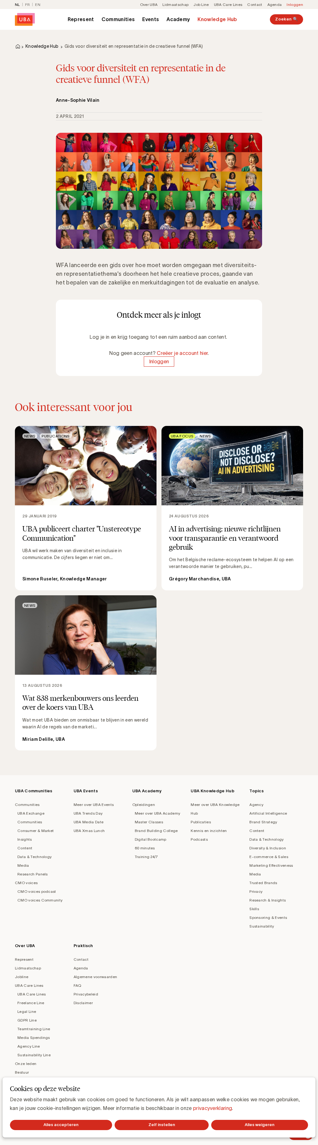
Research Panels (32, 874)
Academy (178, 19)
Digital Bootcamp (150, 839)
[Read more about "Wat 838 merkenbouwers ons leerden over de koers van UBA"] (86, 673)
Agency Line (28, 1046)
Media (23, 865)
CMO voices (26, 883)
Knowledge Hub (217, 19)
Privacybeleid (86, 994)
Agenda (274, 4)
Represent (81, 19)
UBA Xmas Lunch (89, 831)
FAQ (77, 985)
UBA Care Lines (228, 4)
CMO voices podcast (36, 891)
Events (150, 19)
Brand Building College (156, 831)
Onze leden (25, 1064)
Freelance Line (30, 1003)
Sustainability (261, 926)
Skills (254, 909)
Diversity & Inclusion (267, 848)
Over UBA (149, 4)
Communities (118, 19)
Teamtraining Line (33, 1029)
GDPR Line (27, 1020)
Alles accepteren (61, 1124)
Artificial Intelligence (268, 813)
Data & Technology (34, 857)
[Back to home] (25, 19)
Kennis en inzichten (209, 831)
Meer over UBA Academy (157, 813)
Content (24, 848)
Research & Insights (267, 900)
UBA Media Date (88, 822)
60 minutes (145, 848)
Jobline (21, 977)
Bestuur (22, 1072)
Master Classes (149, 822)
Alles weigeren (260, 1124)
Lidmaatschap (175, 4)
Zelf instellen (161, 1124)
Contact (254, 4)
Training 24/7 (146, 857)
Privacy (255, 891)
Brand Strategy (263, 822)
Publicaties (201, 822)
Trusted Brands (263, 883)
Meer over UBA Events (94, 805)
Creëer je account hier (182, 353)
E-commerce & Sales (268, 857)
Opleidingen (143, 805)
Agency (256, 805)
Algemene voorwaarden (95, 977)
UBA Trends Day (88, 813)
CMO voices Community (39, 900)
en (37, 4)
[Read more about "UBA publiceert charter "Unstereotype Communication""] (86, 508)
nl (17, 4)
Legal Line (26, 1011)
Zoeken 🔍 (286, 19)
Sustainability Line (34, 1055)
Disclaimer (83, 1003)
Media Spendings (33, 1037)
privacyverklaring (212, 1108)
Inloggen (295, 4)
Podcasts (199, 839)
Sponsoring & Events (268, 917)
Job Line (201, 4)
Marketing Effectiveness (271, 865)
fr (27, 4)
